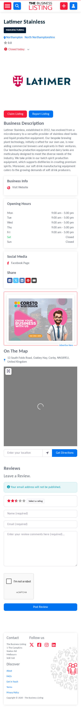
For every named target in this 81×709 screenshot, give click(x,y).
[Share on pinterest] (28, 280)
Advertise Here (66, 345)
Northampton (14, 37)
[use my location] (47, 453)
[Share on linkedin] (22, 280)
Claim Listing (15, 114)
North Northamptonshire (40, 37)
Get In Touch (12, 682)
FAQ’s (9, 676)
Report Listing (40, 114)
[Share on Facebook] (9, 280)
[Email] (34, 280)
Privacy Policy (13, 693)
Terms (9, 687)
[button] (16, 49)
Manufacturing (15, 30)
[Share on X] (15, 280)
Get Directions (64, 452)
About (9, 671)
